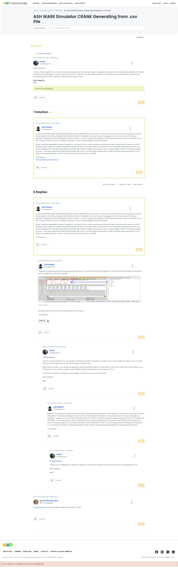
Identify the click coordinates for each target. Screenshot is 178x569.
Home (35, 10)
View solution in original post (47, 159)
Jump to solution (44, 53)
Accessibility (47, 557)
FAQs (165, 3)
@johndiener (49, 357)
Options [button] (139, 37)
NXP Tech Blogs (66, 3)
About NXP (7, 551)
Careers (17, 551)
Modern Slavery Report (35, 557)
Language (156, 3)
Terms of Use (13, 557)
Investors (27, 551)
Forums (36, 3)
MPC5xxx (58, 10)
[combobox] (97, 28)
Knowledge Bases (49, 3)
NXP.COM (79, 3)
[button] (131, 63)
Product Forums (46, 10)
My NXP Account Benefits (61, 551)
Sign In (172, 3)
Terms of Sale (22, 557)
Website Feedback (57, 557)
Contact (45, 551)
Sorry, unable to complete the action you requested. (23, 564)
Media (36, 551)
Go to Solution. (47, 88)
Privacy (5, 557)
